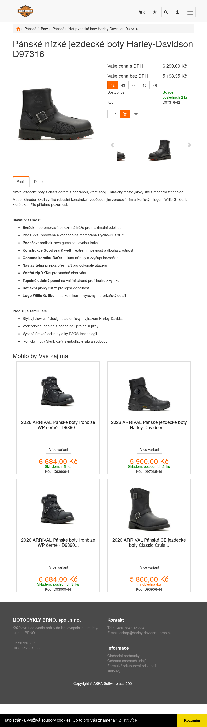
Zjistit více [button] (128, 720)
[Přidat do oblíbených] (136, 114)
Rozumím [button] (192, 720)
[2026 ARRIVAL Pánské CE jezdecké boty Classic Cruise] (149, 508)
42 (113, 85)
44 (134, 85)
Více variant (58, 449)
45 (144, 85)
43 (123, 85)
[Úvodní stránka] (18, 28)
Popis (21, 181)
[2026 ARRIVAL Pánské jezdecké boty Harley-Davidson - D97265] (149, 391)
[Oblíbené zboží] (154, 12)
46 (155, 85)
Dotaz (38, 181)
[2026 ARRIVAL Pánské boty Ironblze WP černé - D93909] (58, 391)
